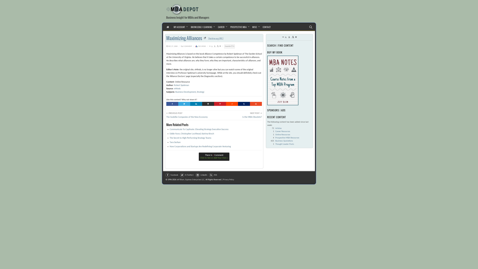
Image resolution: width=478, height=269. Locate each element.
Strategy (200, 92)
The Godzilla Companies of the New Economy (187, 117)
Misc (254, 27)
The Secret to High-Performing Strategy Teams (190, 138)
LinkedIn (204, 175)
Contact (267, 27)
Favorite (229, 46)
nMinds (177, 89)
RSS (215, 175)
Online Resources (282, 135)
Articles (278, 128)
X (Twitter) (189, 175)
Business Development (185, 92)
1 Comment (187, 46)
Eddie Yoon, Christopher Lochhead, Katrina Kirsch (192, 134)
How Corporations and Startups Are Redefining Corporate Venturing (200, 146)
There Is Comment (214, 156)
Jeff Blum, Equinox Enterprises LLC (191, 180)
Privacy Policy (228, 180)
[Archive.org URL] (215, 38)
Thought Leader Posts (284, 144)
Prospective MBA (238, 27)
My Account (179, 27)
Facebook (174, 175)
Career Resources (282, 131)
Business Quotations (284, 141)
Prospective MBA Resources (287, 138)
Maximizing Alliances (184, 38)
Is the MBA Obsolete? (252, 117)
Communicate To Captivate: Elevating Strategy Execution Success (199, 129)
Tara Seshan (175, 142)
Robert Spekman (181, 85)
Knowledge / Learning (201, 27)
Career (221, 27)
